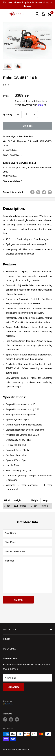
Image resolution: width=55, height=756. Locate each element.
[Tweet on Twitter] (44, 192)
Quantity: (8, 114)
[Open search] (37, 14)
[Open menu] (4, 14)
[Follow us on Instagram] (11, 719)
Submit (18, 599)
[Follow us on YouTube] (17, 719)
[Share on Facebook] (32, 192)
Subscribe (14, 687)
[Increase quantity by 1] (34, 114)
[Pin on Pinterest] (38, 192)
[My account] (43, 14)
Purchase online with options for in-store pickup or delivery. (27, 4)
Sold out (27, 125)
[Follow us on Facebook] (5, 719)
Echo (6, 85)
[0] (49, 14)
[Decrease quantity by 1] (18, 114)
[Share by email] (50, 192)
